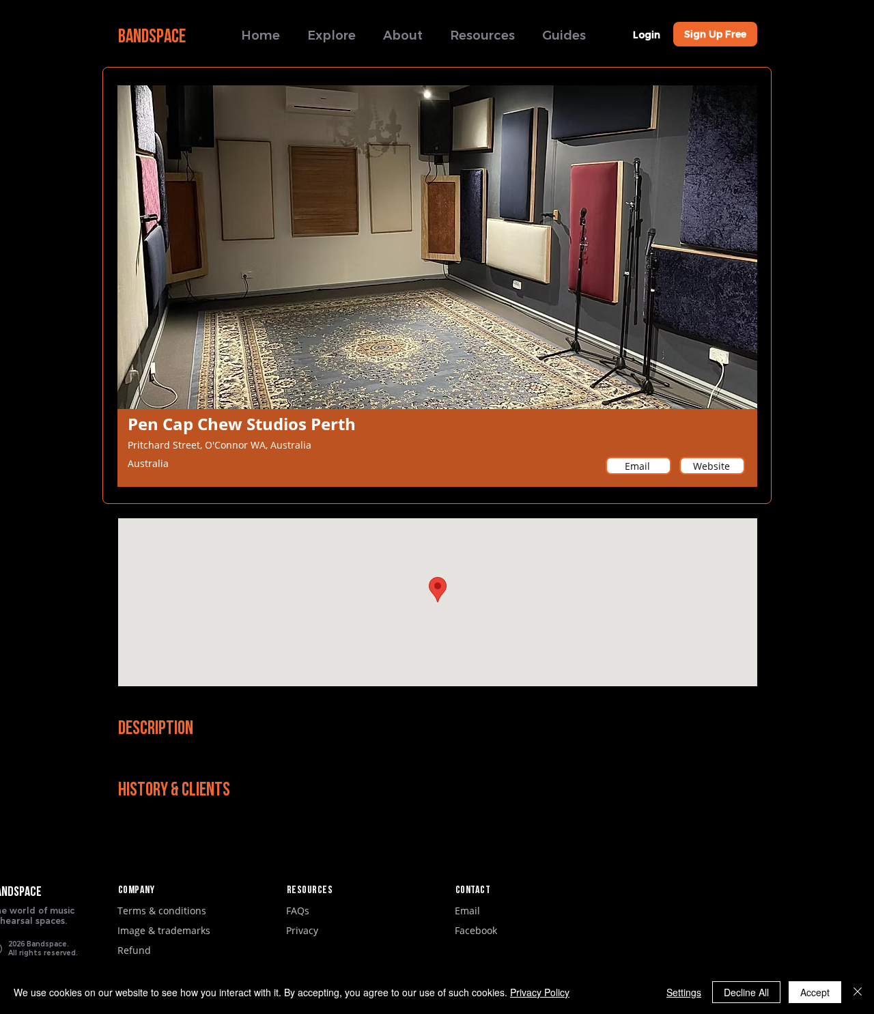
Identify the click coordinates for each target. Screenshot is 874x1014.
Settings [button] (683, 992)
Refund (134, 950)
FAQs (297, 910)
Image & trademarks (163, 930)
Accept (815, 992)
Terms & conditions (161, 910)
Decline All (746, 992)
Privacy (302, 930)
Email (467, 910)
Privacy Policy (539, 992)
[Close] (857, 992)
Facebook (476, 930)
